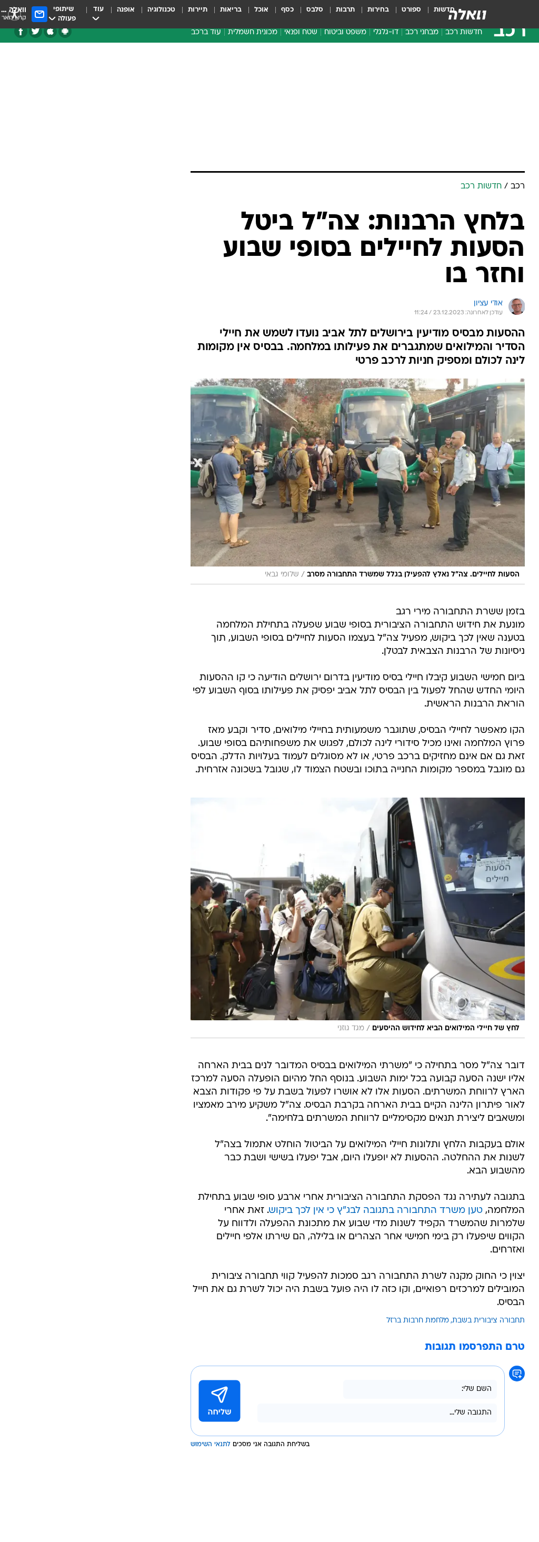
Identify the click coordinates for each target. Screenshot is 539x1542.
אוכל (261, 9)
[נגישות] (14, 14)
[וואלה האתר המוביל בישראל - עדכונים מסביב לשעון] (467, 14)
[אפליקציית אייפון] (50, 31)
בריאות (231, 9)
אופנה (126, 9)
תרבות (345, 9)
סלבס (314, 9)
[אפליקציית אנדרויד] (65, 31)
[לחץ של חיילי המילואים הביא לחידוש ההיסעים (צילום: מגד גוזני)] (358, 918)
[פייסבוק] (20, 31)
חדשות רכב (463, 32)
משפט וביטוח (345, 32)
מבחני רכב (421, 32)
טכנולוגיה (161, 9)
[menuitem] (405, 14)
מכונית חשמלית (252, 32)
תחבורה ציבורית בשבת (488, 1320)
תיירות (197, 9)
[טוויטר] (35, 31)
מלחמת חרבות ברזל (417, 1320)
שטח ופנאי (300, 32)
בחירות (378, 9)
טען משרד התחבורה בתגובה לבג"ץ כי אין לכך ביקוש (376, 1211)
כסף (287, 9)
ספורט (411, 9)
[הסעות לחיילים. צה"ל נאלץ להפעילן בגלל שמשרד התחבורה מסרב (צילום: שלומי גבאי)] (358, 481)
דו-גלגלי (385, 32)
